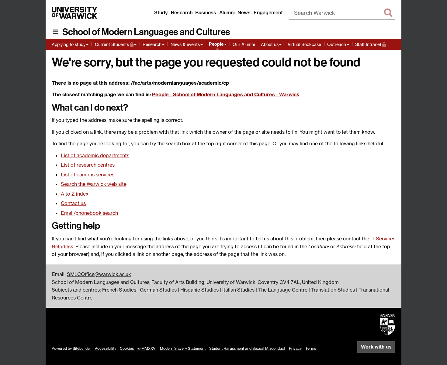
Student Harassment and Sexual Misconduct (247, 348)
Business (205, 12)
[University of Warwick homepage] (74, 13)
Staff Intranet (370, 44)
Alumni (227, 12)
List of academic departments (95, 155)
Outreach (336, 44)
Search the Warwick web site (93, 184)
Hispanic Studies (199, 290)
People (216, 44)
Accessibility (105, 348)
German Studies (158, 290)
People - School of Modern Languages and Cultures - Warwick (225, 94)
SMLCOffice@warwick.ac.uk (99, 274)
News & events (185, 44)
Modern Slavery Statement (183, 348)
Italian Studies (238, 290)
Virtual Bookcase (304, 44)
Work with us (376, 347)
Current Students (116, 44)
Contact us (73, 203)
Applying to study (68, 44)
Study (161, 12)
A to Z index (74, 194)
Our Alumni (244, 44)
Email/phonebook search (89, 213)
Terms (310, 348)
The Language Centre (282, 290)
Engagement (268, 12)
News (244, 12)
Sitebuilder (82, 348)
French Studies (119, 290)
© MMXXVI (146, 348)
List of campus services (87, 175)
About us (270, 44)
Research (181, 12)
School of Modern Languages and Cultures (146, 32)
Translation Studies (333, 290)
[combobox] (342, 13)
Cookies (127, 348)
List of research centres (88, 165)
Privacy (295, 348)
